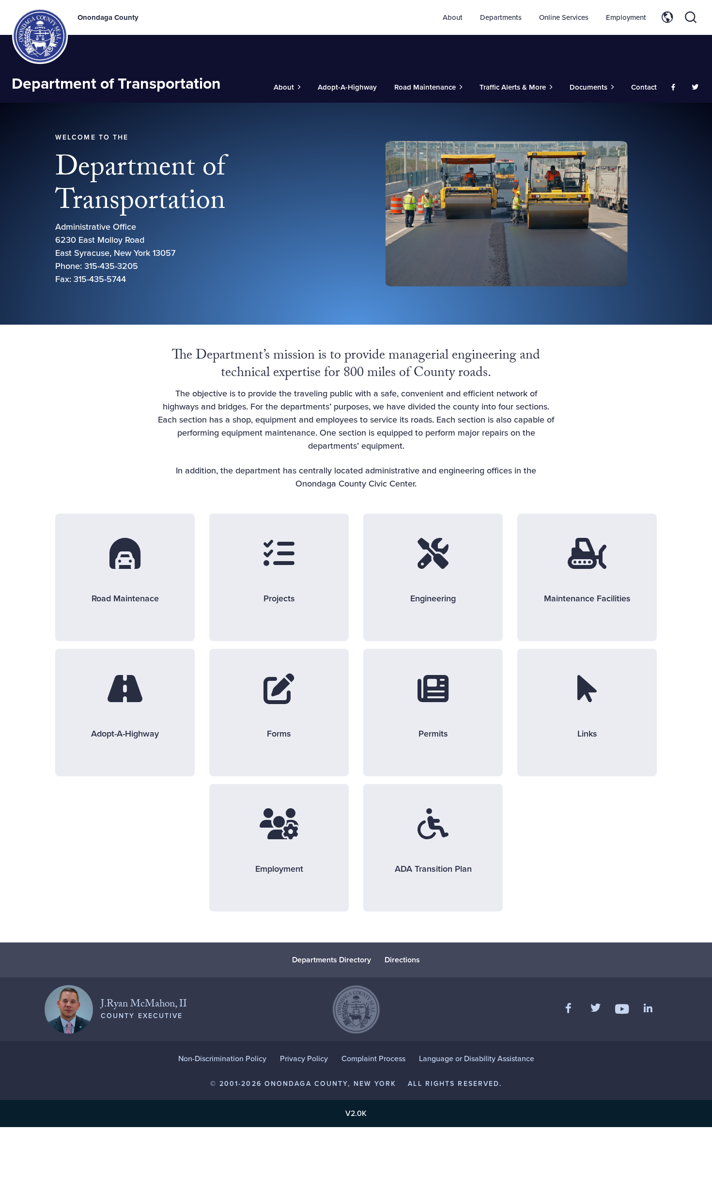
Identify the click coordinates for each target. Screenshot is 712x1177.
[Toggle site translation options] (667, 17)
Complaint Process (373, 1058)
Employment (626, 17)
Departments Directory (331, 959)
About (453, 17)
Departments (501, 17)
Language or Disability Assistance (476, 1058)
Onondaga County (108, 17)
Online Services (563, 17)
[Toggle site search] (690, 17)
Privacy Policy (304, 1058)
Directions (402, 959)
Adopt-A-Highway (347, 87)
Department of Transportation (116, 83)
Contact (644, 87)
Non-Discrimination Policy (222, 1058)
